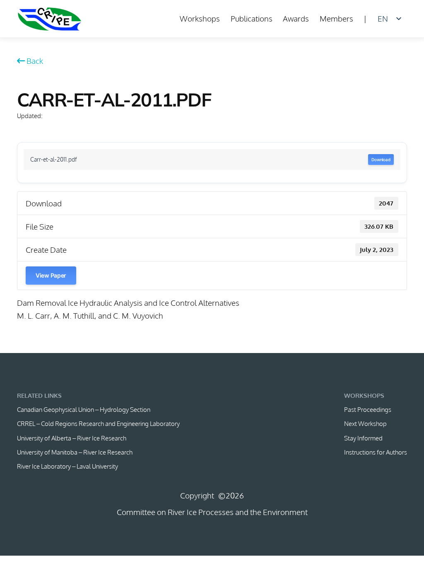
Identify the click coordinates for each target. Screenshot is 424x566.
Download (380, 159)
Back (34, 61)
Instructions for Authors (375, 452)
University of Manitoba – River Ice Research (74, 452)
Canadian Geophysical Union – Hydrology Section (83, 409)
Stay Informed (363, 438)
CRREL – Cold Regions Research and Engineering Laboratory (98, 423)
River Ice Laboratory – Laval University (67, 466)
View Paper (51, 275)
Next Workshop (365, 423)
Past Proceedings (367, 409)
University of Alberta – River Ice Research (71, 438)
